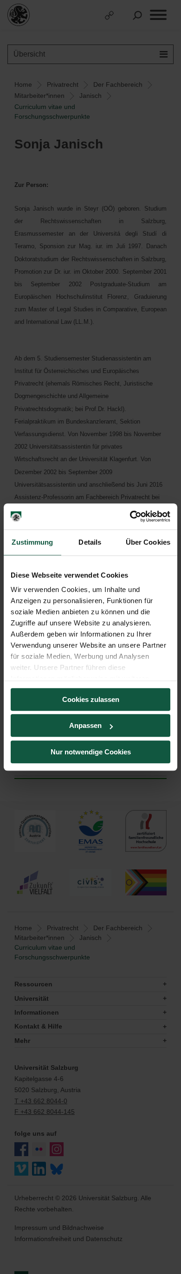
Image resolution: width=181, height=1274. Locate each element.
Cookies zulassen (90, 699)
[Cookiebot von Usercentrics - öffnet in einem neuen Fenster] (130, 516)
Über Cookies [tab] (148, 542)
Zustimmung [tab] (32, 542)
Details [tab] (89, 542)
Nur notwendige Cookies (91, 752)
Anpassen (85, 725)
